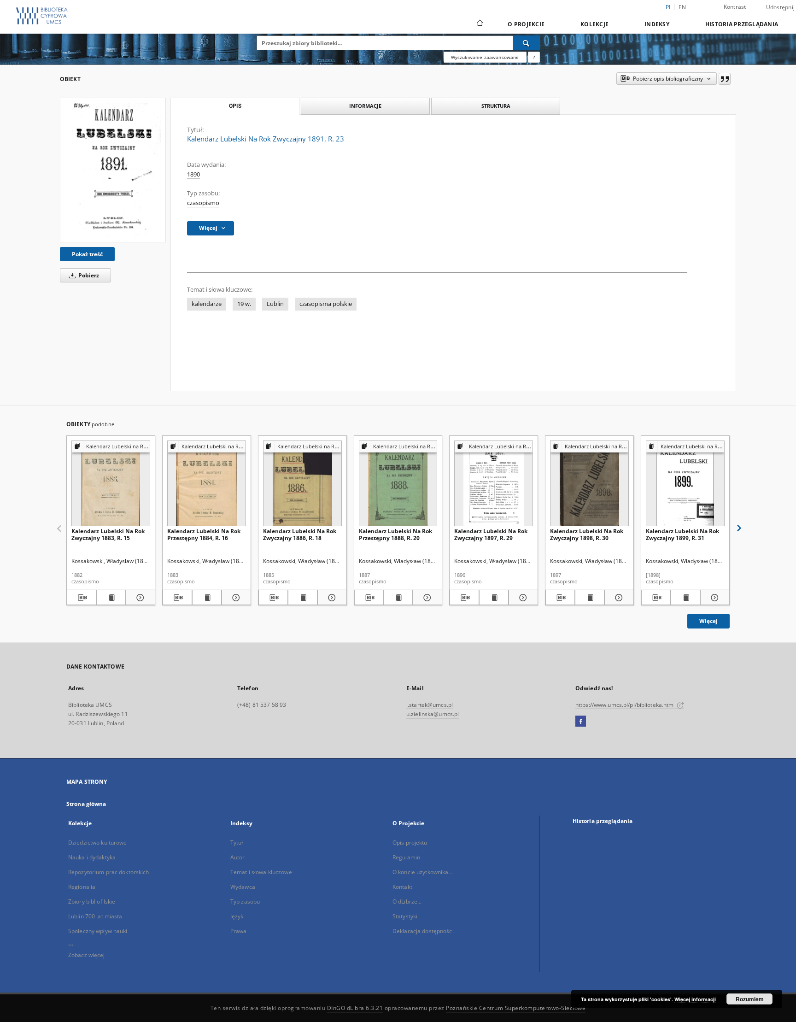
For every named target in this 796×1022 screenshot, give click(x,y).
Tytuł (236, 842)
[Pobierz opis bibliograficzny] (81, 598)
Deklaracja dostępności (423, 931)
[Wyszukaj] (526, 42)
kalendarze (207, 304)
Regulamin (406, 857)
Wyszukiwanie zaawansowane (485, 57)
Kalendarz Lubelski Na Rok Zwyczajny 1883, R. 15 (108, 534)
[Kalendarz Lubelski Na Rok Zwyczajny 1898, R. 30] (589, 483)
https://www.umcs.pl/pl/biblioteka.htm (625, 705)
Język (237, 916)
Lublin (275, 304)
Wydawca (242, 887)
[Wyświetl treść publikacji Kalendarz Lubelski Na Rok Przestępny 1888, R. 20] (398, 598)
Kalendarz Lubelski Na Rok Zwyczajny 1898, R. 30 (586, 534)
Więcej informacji (695, 999)
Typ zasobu (245, 901)
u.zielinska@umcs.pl (432, 714)
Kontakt (402, 887)
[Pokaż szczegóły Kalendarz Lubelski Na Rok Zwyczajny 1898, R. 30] (617, 598)
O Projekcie (526, 24)
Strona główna (86, 804)
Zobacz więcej (86, 955)
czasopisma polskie (325, 304)
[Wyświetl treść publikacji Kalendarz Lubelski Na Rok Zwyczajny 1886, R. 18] (302, 598)
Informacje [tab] (365, 105)
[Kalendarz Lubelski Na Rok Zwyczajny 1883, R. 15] (111, 483)
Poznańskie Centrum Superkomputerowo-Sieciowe (515, 1008)
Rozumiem (750, 999)
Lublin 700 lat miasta (95, 916)
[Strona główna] (479, 24)
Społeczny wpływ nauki (98, 931)
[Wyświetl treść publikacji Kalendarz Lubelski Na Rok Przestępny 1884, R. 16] (207, 598)
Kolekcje (594, 24)
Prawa (238, 931)
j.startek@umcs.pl (429, 705)
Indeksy (656, 24)
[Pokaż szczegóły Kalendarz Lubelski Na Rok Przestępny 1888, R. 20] (426, 598)
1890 (193, 174)
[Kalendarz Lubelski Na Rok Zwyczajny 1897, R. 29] (494, 483)
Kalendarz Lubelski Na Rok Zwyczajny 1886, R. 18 (299, 534)
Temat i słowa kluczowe (261, 872)
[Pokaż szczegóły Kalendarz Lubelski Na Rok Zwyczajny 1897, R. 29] (522, 598)
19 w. (244, 304)
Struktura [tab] (495, 105)
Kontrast (735, 7)
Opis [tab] (235, 106)
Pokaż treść (87, 254)
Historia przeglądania (741, 24)
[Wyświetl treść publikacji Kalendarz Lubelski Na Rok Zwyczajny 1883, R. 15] (111, 598)
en (682, 7)
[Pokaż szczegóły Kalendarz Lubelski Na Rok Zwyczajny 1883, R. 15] (139, 598)
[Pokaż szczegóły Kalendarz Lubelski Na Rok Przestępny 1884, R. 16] (235, 598)
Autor (237, 857)
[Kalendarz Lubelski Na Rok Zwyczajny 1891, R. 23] (113, 170)
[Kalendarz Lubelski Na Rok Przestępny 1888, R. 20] (398, 483)
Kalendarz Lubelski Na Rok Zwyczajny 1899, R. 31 (682, 534)
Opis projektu (409, 842)
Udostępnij (780, 7)
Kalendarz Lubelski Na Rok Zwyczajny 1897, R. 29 (490, 534)
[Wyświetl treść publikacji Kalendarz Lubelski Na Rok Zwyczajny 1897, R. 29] (494, 598)
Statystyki (404, 916)
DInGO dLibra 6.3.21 (355, 1008)
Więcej (708, 621)
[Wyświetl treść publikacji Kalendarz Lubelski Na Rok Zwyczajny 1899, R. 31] (685, 598)
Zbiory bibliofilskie (91, 901)
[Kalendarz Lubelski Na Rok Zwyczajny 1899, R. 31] (685, 483)
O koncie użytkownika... (422, 872)
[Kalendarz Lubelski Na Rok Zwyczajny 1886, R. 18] (302, 483)
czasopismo (203, 203)
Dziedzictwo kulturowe (97, 842)
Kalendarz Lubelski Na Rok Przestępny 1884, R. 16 (203, 534)
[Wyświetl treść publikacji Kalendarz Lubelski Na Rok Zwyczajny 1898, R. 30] (589, 598)
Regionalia (81, 887)
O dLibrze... (406, 901)
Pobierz (88, 275)
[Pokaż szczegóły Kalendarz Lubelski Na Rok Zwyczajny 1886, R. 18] (330, 598)
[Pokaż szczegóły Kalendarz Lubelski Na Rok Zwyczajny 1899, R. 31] (713, 598)
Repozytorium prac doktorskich (108, 872)
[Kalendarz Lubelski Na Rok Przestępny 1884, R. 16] (207, 483)
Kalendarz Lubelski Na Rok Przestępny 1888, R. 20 (395, 534)
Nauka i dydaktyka (92, 857)
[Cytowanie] (725, 79)
